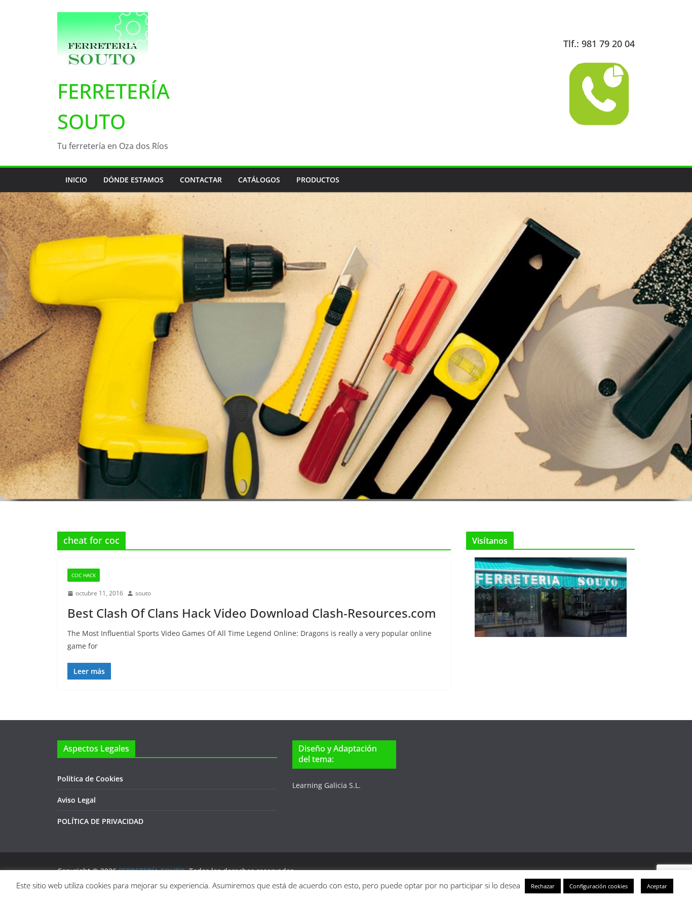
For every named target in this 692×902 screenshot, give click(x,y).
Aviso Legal (76, 800)
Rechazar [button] (543, 886)
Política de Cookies (90, 778)
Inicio (76, 179)
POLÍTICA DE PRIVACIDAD (100, 821)
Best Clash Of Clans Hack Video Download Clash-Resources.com (251, 613)
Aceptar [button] (657, 886)
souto (143, 593)
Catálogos (259, 179)
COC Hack (83, 575)
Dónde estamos (133, 179)
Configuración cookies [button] (598, 886)
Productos (317, 179)
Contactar (201, 179)
